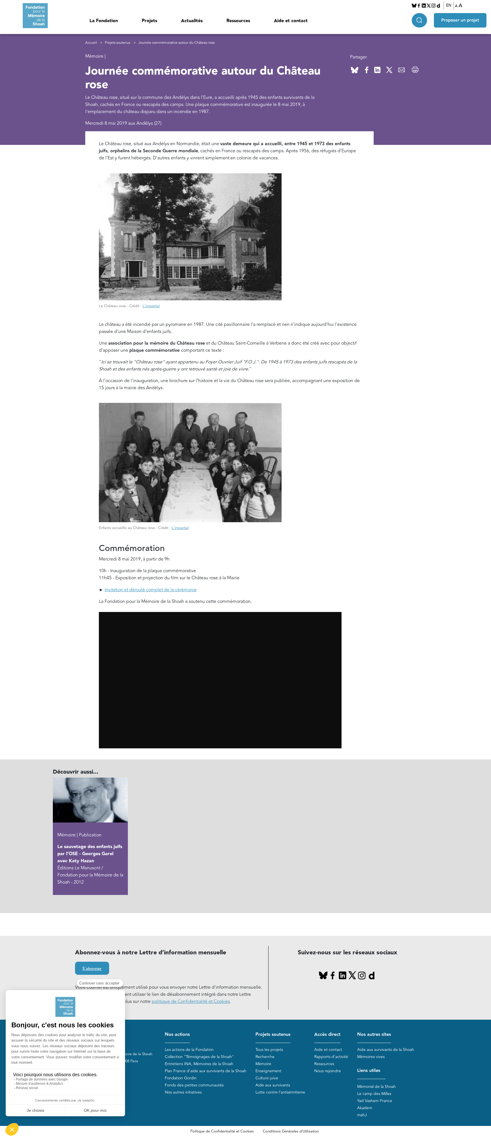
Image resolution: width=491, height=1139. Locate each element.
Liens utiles (368, 1070)
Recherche (264, 1057)
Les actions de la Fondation (189, 1050)
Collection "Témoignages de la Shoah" (199, 1057)
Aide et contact (291, 20)
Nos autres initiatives (183, 1092)
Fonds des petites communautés (194, 1085)
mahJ (362, 1115)
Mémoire (263, 1064)
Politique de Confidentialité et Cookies (222, 1131)
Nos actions (177, 1034)
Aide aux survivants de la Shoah (385, 1050)
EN (448, 5)
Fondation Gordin (181, 1078)
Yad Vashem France (374, 1101)
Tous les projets (269, 1050)
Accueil (91, 42)
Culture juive (266, 1078)
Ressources (238, 20)
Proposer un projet (460, 20)
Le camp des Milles (374, 1094)
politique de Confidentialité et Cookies (191, 1001)
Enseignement (268, 1071)
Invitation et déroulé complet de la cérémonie (151, 589)
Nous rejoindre (327, 1071)
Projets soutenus (117, 42)
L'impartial (151, 306)
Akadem (364, 1108)
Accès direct (327, 1034)
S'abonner (92, 968)
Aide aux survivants (272, 1085)
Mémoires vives (371, 1057)
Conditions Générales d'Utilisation (291, 1131)
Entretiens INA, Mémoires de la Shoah (199, 1064)
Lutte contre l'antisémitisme (280, 1092)
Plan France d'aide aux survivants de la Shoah (205, 1071)
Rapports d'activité (331, 1057)
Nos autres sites (374, 1034)
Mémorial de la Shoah (376, 1087)
